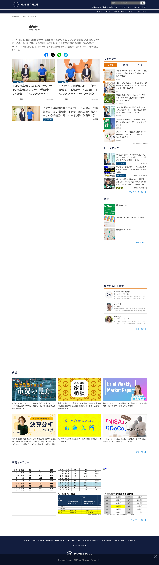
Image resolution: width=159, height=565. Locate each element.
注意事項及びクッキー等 (91, 540)
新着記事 (95, 7)
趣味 (130, 11)
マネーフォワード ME (79, 545)
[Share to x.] (53, 55)
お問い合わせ (106, 540)
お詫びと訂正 (130, 540)
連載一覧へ (140, 452)
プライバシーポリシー (73, 540)
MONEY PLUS (16, 16)
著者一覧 (26, 16)
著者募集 (116, 540)
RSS (122, 540)
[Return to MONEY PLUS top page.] (26, 4)
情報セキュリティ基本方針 (55, 540)
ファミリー (140, 11)
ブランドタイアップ (136, 7)
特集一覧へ (140, 242)
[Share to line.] (59, 55)
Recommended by (137, 143)
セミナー (120, 7)
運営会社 (41, 540)
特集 (111, 7)
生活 (98, 11)
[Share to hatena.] (66, 55)
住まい (123, 11)
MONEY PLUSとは (30, 540)
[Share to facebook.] (46, 55)
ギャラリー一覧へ (138, 520)
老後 (115, 11)
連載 (104, 7)
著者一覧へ (140, 329)
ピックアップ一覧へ (137, 192)
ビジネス (106, 11)
